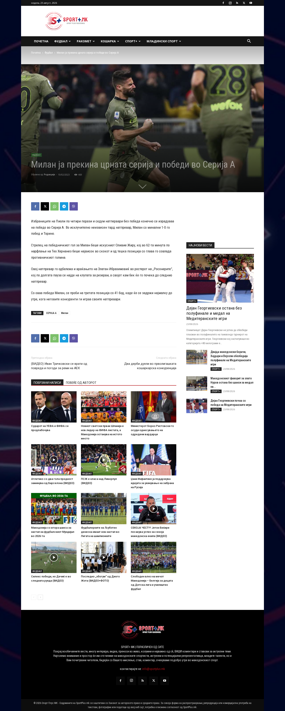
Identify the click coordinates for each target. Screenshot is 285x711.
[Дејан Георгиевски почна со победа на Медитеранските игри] (196, 406)
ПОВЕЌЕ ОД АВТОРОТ (81, 382)
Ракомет (84, 41)
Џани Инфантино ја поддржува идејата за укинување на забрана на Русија (152, 483)
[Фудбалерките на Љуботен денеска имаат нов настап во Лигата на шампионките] (103, 508)
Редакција (49, 174)
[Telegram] (64, 206)
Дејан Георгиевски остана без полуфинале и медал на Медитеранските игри (214, 313)
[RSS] (237, 3)
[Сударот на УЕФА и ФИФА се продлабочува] (54, 407)
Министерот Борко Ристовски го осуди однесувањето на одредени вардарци (152, 430)
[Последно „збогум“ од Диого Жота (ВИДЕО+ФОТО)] (103, 557)
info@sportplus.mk (153, 669)
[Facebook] (223, 3)
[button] (249, 42)
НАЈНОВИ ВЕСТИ (200, 245)
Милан (64, 313)
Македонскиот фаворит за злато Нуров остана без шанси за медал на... (232, 382)
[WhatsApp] (54, 206)
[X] (244, 3)
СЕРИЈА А (51, 313)
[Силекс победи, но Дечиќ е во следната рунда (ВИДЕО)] (54, 557)
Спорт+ (131, 41)
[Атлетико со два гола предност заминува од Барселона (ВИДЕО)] (54, 459)
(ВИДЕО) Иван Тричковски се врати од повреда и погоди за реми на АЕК (59, 366)
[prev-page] (33, 597)
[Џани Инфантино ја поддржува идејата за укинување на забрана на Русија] (153, 459)
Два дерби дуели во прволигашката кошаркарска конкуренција (150, 366)
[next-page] (40, 597)
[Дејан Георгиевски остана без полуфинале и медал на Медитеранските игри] (220, 278)
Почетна (41, 41)
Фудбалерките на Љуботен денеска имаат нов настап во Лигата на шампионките (100, 532)
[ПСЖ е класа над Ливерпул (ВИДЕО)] (103, 459)
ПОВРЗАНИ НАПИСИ (47, 382)
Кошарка (108, 41)
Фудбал (60, 41)
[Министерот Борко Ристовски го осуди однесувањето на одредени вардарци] (153, 407)
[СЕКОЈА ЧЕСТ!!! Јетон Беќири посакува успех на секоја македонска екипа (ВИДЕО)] (153, 508)
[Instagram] (230, 3)
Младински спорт (162, 41)
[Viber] (73, 206)
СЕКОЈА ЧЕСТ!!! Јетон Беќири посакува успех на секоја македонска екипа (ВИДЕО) (150, 532)
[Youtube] (251, 3)
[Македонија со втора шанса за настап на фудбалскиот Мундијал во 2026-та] (54, 508)
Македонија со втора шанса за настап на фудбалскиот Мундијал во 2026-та (52, 532)
